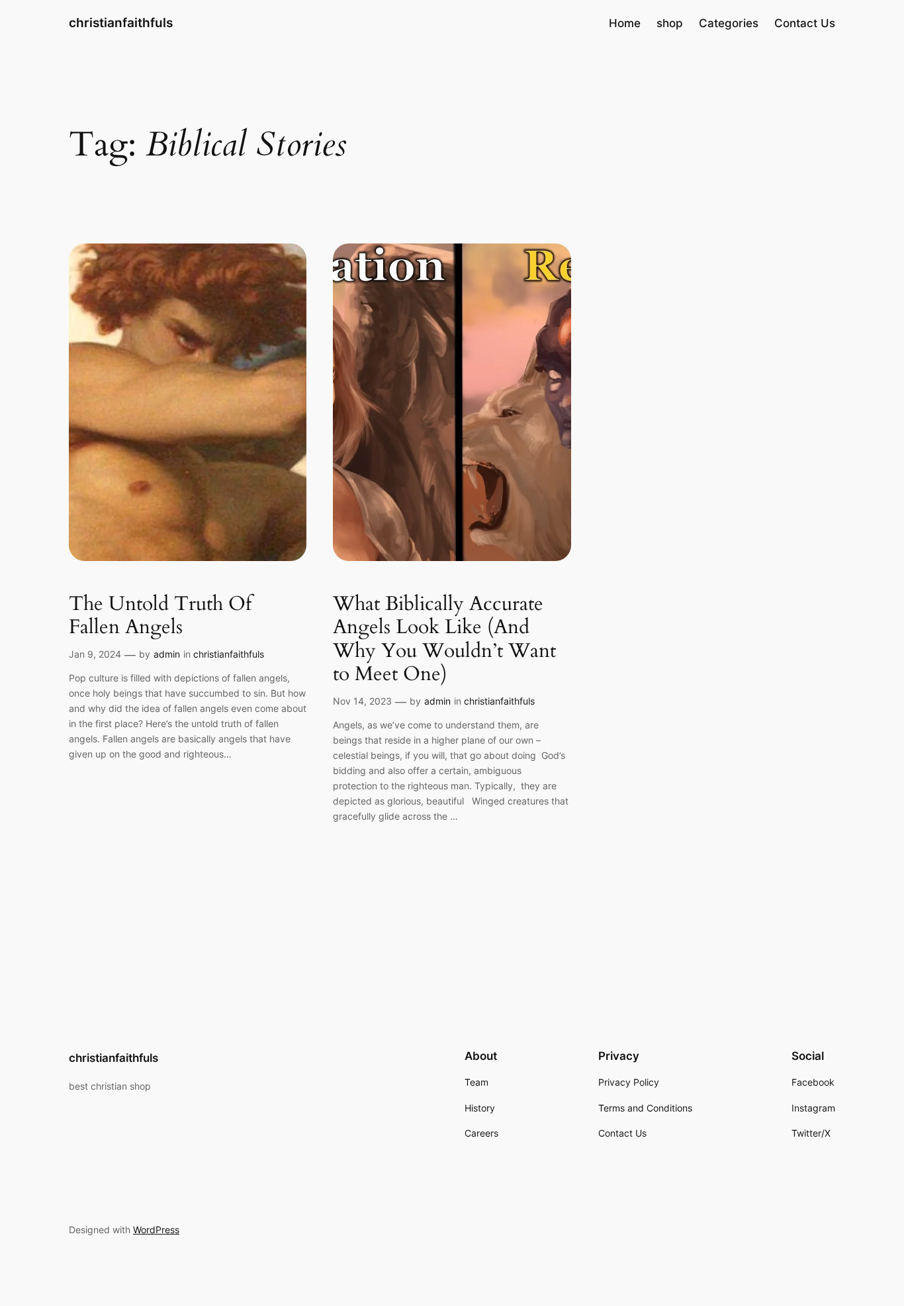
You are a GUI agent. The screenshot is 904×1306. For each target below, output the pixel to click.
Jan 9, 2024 (95, 654)
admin (167, 654)
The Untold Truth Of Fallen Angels (160, 616)
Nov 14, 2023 (362, 701)
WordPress (156, 1229)
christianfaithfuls (121, 22)
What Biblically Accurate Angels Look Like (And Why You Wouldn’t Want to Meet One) (444, 640)
